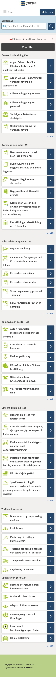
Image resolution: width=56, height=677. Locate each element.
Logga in (48, 12)
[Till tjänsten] (50, 66)
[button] (28, 47)
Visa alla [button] (51, 136)
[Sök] (51, 26)
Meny (10, 12)
